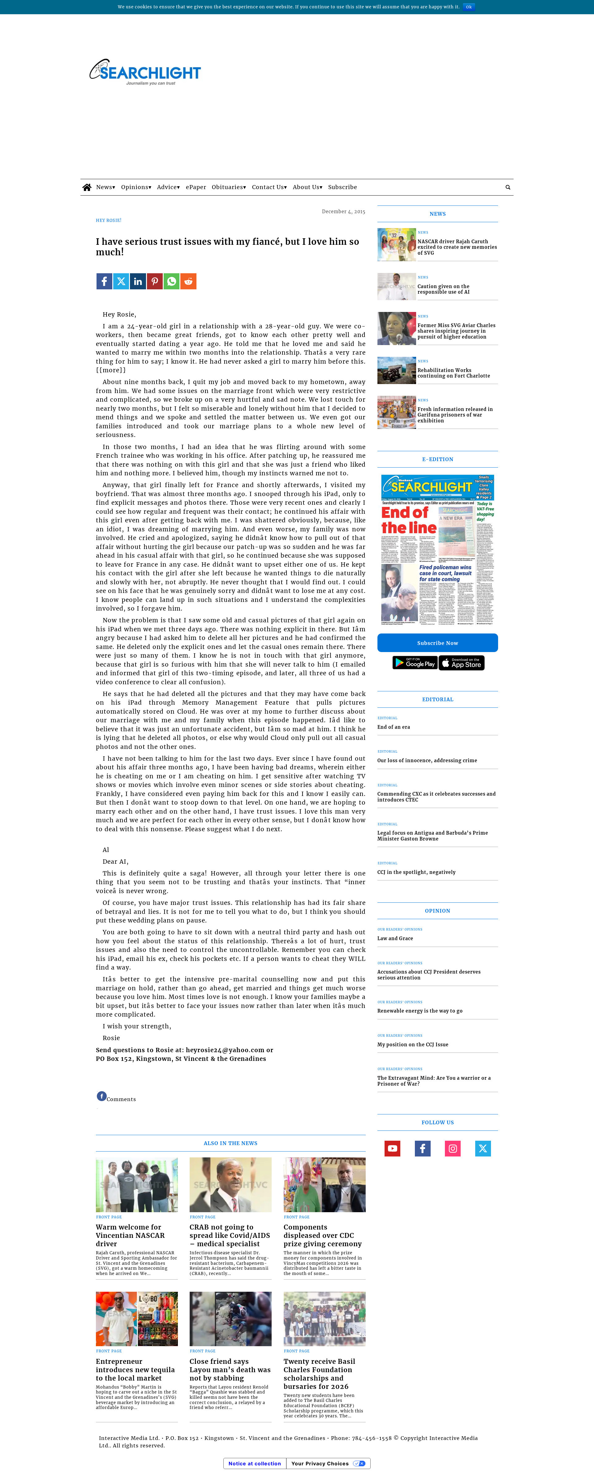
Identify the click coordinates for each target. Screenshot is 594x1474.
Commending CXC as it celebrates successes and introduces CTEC (436, 797)
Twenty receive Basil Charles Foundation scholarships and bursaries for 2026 (319, 1374)
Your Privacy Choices (320, 1463)
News (104, 187)
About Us (306, 187)
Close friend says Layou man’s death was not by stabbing (230, 1370)
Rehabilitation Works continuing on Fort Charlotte (454, 373)
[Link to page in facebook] (104, 281)
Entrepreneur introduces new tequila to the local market (135, 1370)
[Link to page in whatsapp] (171, 281)
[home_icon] (86, 187)
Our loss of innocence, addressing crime (427, 760)
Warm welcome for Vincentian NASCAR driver (130, 1235)
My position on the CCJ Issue (413, 1045)
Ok (469, 7)
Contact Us (268, 187)
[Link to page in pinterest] (155, 281)
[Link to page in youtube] (392, 1148)
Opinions (134, 187)
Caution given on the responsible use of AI (444, 289)
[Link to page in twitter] (121, 281)
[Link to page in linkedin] (138, 281)
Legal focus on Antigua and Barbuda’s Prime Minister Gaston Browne (432, 836)
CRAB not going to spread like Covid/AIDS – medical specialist (230, 1235)
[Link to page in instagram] (453, 1148)
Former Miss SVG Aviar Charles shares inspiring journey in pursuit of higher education (457, 331)
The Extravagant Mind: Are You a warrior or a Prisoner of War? (434, 1081)
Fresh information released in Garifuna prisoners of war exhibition (455, 415)
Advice (167, 187)
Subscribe (342, 187)
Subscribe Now (437, 643)
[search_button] (508, 187)
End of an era (393, 727)
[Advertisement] (297, 132)
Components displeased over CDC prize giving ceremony (323, 1235)
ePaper (196, 187)
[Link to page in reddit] (188, 281)
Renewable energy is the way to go (420, 1011)
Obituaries (227, 187)
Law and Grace (395, 938)
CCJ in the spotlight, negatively (416, 872)
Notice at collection (255, 1463)
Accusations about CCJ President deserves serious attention (429, 975)
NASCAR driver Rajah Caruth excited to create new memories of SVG (457, 247)
